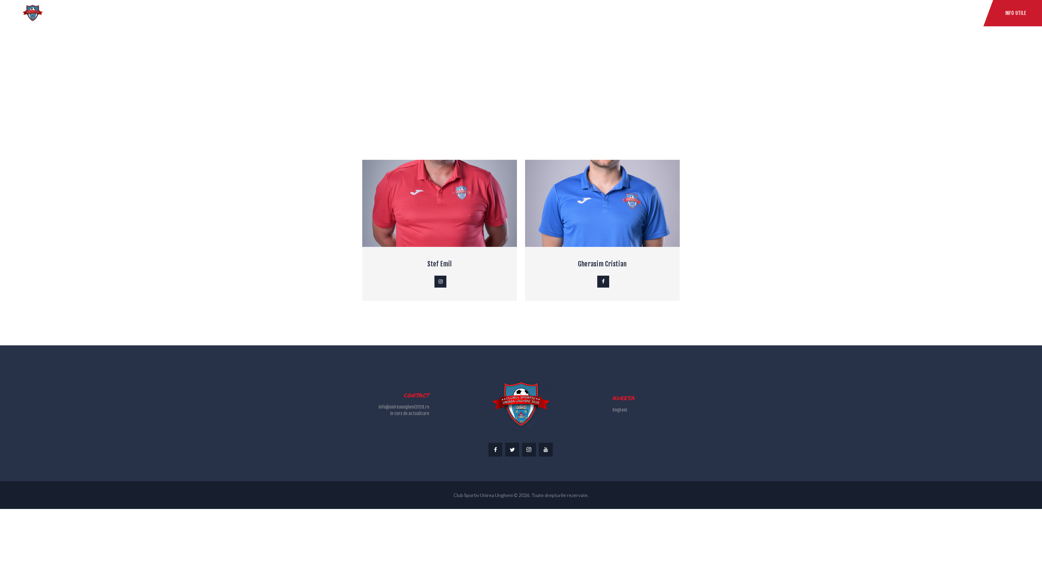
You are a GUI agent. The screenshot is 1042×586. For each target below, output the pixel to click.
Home (481, 82)
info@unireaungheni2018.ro (404, 407)
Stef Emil (439, 264)
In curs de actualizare (409, 413)
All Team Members (517, 82)
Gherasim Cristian (602, 264)
